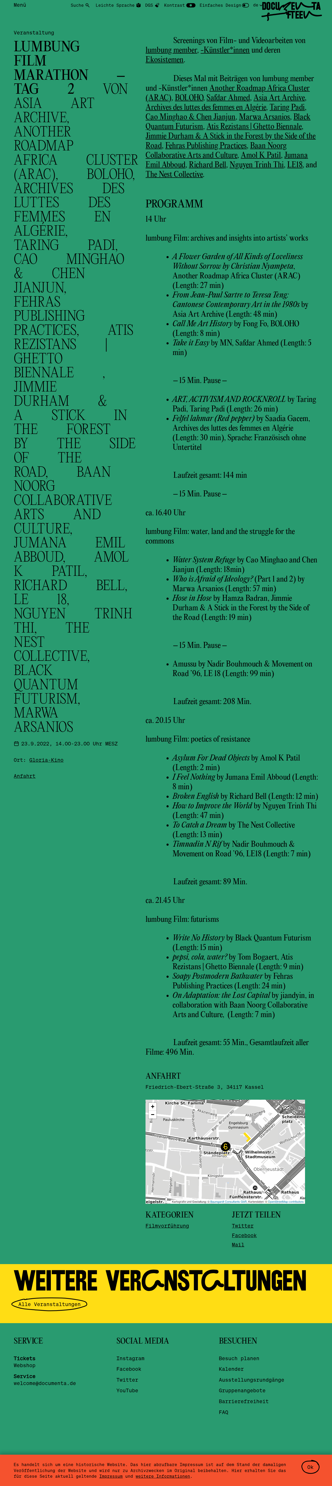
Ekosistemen (165, 60)
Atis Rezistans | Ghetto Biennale (254, 126)
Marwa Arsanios (264, 117)
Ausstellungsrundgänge (251, 1379)
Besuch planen (239, 1358)
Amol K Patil (261, 155)
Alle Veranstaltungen (49, 1304)
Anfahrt (25, 776)
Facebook (244, 1235)
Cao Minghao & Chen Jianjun (191, 117)
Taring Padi (287, 107)
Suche (77, 5)
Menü (20, 5)
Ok (310, 1467)
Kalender (231, 1369)
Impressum (111, 1476)
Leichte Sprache (115, 5)
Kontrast (174, 5)
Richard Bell (207, 165)
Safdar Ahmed (228, 98)
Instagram (130, 1358)
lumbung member (171, 50)
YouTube (127, 1390)
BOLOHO (189, 98)
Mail (238, 1244)
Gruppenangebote (242, 1390)
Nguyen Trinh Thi (257, 165)
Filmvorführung (167, 1225)
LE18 (294, 165)
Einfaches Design (220, 5)
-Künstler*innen (225, 50)
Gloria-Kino (46, 760)
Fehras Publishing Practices (206, 146)
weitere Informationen (163, 1476)
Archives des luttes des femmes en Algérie (206, 107)
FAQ (223, 1412)
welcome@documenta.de (45, 1383)
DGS (149, 5)
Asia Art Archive (279, 98)
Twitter (243, 1225)
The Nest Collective (174, 174)
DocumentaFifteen (291, 10)
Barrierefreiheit (244, 1401)
